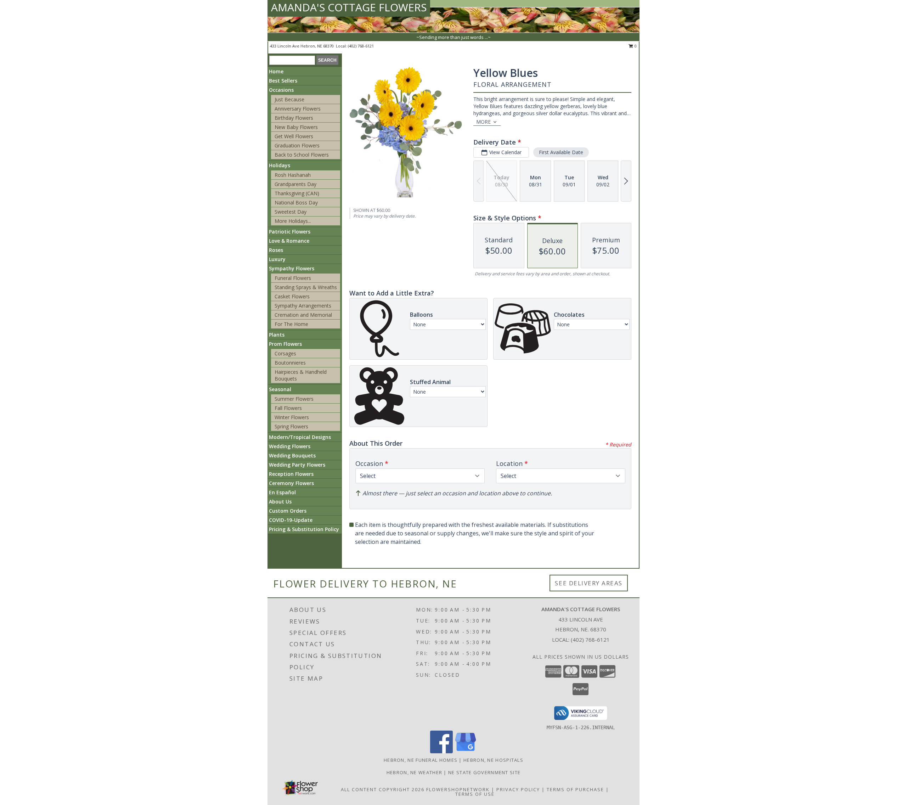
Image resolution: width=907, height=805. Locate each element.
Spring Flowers (291, 426)
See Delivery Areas (588, 583)
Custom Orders (287, 510)
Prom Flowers (285, 343)
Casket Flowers (292, 296)
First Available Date (561, 152)
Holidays (279, 165)
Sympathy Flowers (291, 268)
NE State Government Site (484, 772)
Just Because (289, 99)
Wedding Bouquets (292, 455)
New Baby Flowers (296, 127)
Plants (277, 334)
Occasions (281, 89)
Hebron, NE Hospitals (493, 760)
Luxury (277, 259)
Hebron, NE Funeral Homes (420, 760)
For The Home (291, 324)
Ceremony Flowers (291, 483)
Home (276, 71)
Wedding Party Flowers (297, 464)
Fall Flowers (288, 408)
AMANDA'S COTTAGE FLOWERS (349, 7)
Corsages (285, 353)
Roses (276, 250)
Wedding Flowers (289, 446)
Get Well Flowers (294, 136)
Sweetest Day (290, 211)
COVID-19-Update (290, 520)
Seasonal (280, 389)
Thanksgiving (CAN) (297, 193)
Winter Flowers (292, 417)
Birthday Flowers (294, 117)
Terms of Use (475, 794)
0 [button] (635, 46)
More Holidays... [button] (293, 221)
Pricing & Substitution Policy (304, 529)
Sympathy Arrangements (303, 305)
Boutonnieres (290, 362)
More (483, 121)
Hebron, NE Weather (414, 772)
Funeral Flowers (293, 278)
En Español (282, 492)
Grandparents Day (295, 184)
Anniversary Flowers (298, 108)
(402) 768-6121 (361, 46)
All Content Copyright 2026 (382, 789)
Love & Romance (289, 240)
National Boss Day (296, 202)
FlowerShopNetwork (458, 789)
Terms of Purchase (575, 789)
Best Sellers (283, 80)
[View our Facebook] (441, 751)
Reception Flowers (291, 474)
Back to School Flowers (302, 154)
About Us (280, 501)
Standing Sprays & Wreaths (306, 287)
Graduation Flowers (297, 145)
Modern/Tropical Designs (300, 437)
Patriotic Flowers (289, 231)
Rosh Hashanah (293, 174)
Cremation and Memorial (303, 314)
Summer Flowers (294, 398)
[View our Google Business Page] (465, 751)
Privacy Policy (518, 789)
